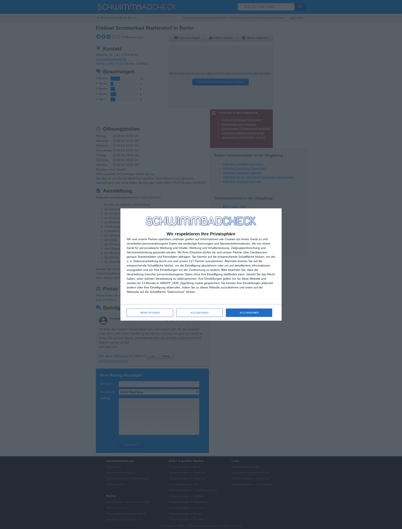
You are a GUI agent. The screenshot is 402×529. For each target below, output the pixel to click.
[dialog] (201, 264)
